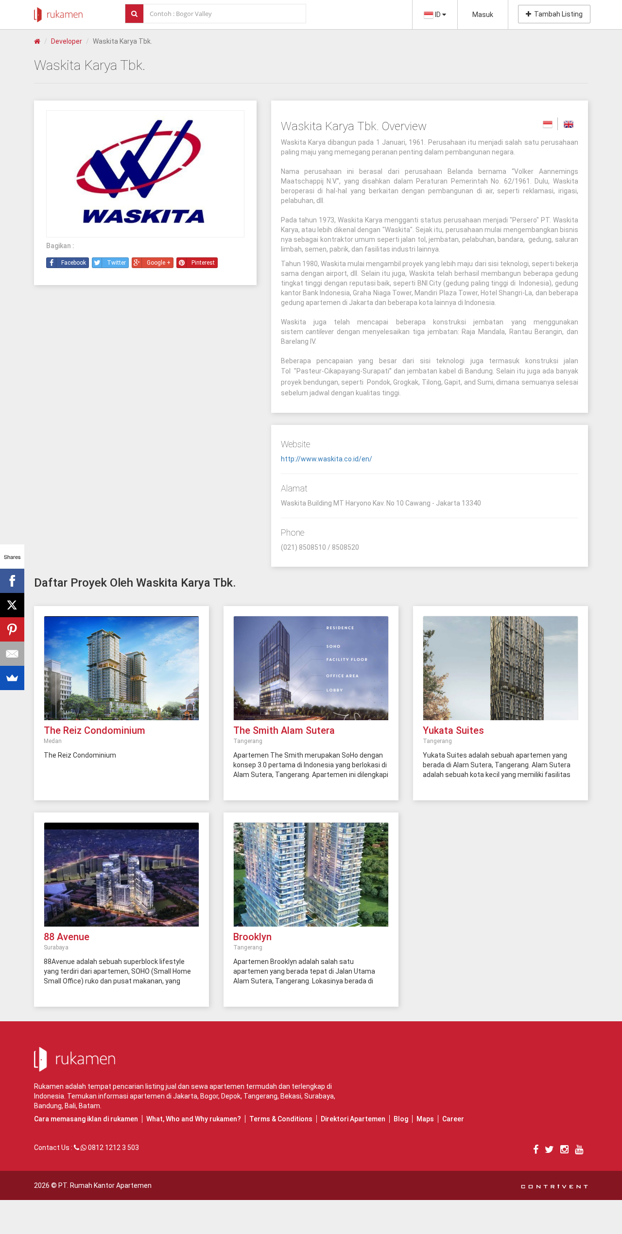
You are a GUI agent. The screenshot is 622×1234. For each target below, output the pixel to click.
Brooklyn (252, 937)
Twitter (116, 262)
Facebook (73, 262)
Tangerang (260, 1096)
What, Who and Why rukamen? (193, 1119)
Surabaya (319, 1096)
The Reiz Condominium (94, 730)
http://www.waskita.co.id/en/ (326, 459)
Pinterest (203, 262)
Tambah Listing (557, 14)
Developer (66, 41)
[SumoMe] (12, 678)
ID (437, 14)
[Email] (12, 654)
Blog (401, 1119)
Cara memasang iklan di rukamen (86, 1119)
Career (453, 1119)
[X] (12, 605)
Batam (89, 1106)
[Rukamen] (58, 12)
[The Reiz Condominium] (121, 673)
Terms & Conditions (280, 1119)
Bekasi (290, 1096)
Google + (159, 262)
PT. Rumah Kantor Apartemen (105, 1185)
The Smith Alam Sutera (284, 730)
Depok (231, 1096)
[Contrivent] (554, 1185)
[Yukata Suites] (500, 673)
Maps (425, 1119)
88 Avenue (66, 937)
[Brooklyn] (311, 879)
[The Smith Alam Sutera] (311, 673)
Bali (70, 1106)
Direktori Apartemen (353, 1119)
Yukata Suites (453, 730)
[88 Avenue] (121, 879)
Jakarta (185, 1096)
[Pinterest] (12, 629)
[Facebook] (12, 581)
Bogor (209, 1096)
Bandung (48, 1106)
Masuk (482, 14)
